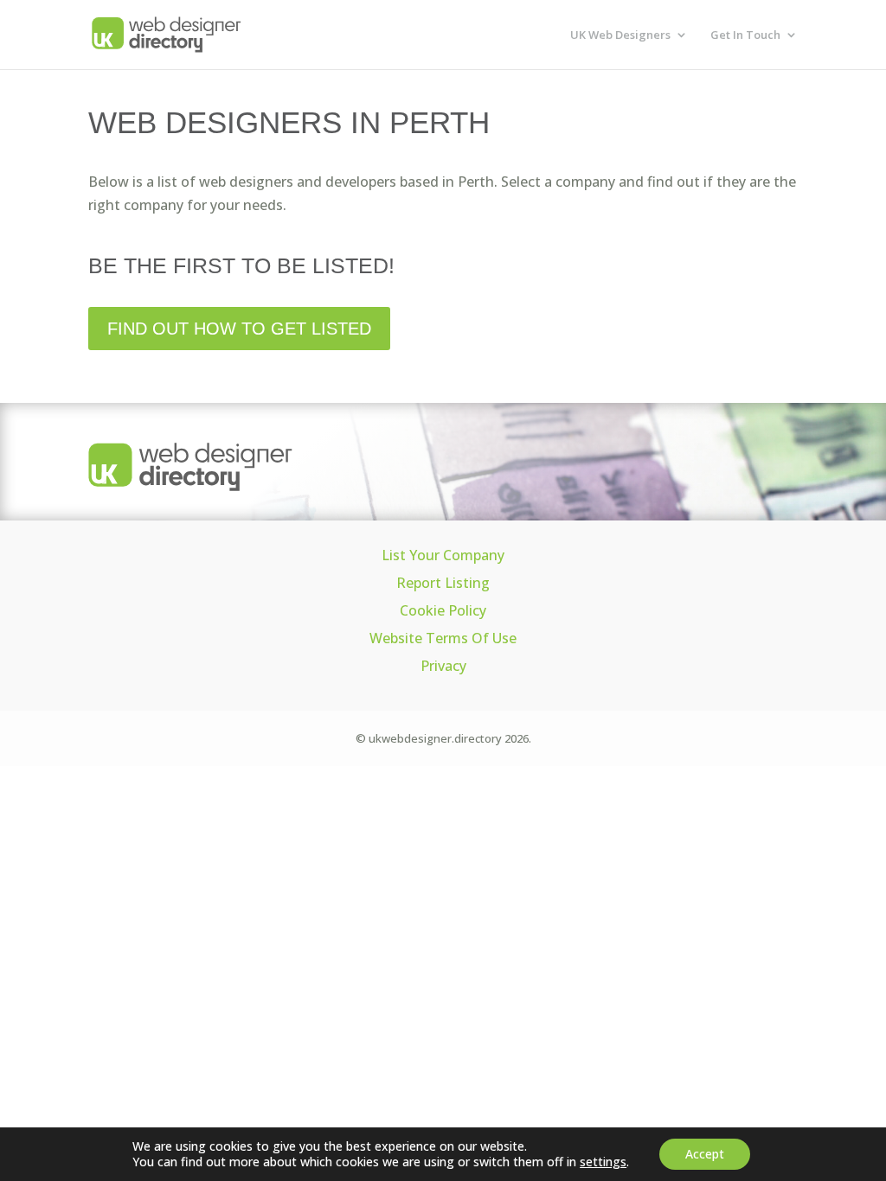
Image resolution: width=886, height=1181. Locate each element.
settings (603, 1162)
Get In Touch (745, 35)
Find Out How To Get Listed (239, 328)
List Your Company (443, 555)
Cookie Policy (443, 610)
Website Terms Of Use (443, 638)
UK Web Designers (620, 35)
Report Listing (443, 582)
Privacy (443, 665)
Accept (704, 1154)
